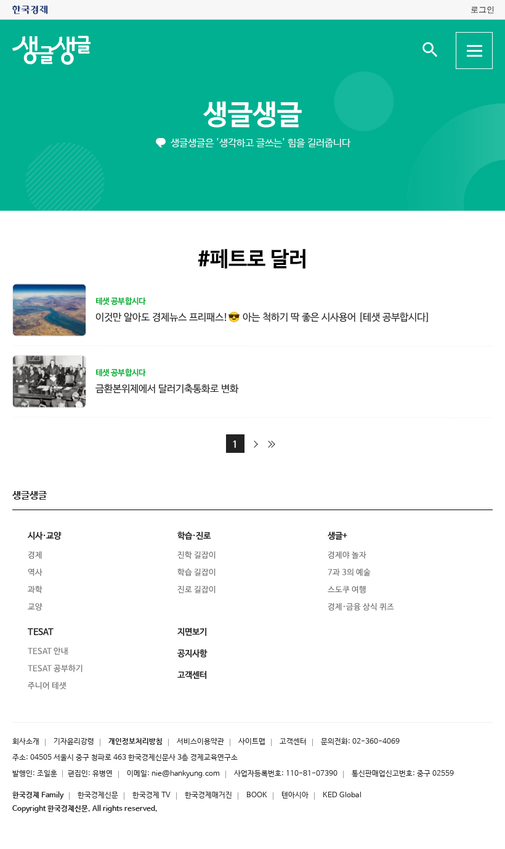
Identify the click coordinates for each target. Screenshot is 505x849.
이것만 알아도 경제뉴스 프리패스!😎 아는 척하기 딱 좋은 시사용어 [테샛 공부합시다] (262, 317)
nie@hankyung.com (186, 774)
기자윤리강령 (74, 741)
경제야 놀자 (347, 555)
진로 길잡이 (196, 590)
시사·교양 (44, 536)
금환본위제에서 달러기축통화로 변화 (166, 388)
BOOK (256, 795)
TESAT (41, 632)
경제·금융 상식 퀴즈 (361, 607)
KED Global (342, 795)
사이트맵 (251, 741)
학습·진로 (194, 536)
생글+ (337, 536)
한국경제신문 (98, 795)
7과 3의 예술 (349, 572)
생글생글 (252, 115)
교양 (35, 607)
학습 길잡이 (196, 572)
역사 (35, 572)
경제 (35, 555)
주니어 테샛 (47, 686)
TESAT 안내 (48, 651)
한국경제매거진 (208, 795)
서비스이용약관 (200, 741)
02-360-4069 (376, 741)
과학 (35, 590)
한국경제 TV (151, 795)
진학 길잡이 (196, 555)
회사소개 (25, 741)
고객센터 (293, 741)
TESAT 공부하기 (55, 668)
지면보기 (192, 632)
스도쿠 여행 (347, 590)
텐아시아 (295, 795)
